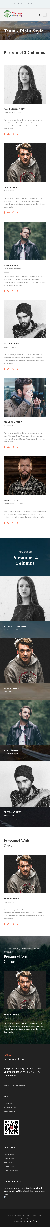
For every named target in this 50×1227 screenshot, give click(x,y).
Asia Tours (8, 1162)
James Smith (11, 500)
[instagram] (35, 4)
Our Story (8, 1103)
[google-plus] (8, 134)
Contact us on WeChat (14, 1086)
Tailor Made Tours (11, 1170)
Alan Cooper (11, 187)
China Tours (9, 1154)
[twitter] (28, 4)
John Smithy (11, 266)
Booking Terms (10, 1107)
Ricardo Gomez (13, 422)
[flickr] (18, 4)
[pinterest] (21, 4)
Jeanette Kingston (15, 109)
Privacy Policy (9, 1111)
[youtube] (31, 4)
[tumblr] (24, 4)
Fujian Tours (9, 1158)
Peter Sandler (12, 344)
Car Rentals (9, 1166)
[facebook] (14, 4)
